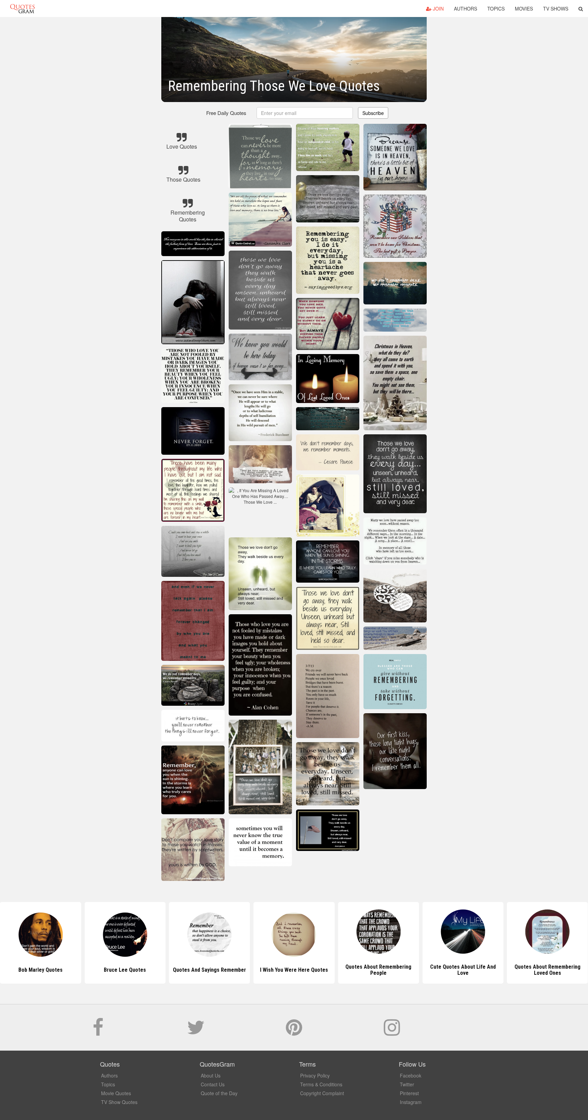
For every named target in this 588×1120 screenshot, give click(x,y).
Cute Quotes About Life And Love (378, 970)
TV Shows (555, 8)
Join (437, 8)
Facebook (410, 1075)
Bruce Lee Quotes (40, 970)
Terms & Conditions (321, 1084)
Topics (496, 8)
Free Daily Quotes (226, 112)
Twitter (407, 1084)
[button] (580, 8)
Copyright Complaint (322, 1093)
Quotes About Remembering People (294, 970)
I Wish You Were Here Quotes (210, 970)
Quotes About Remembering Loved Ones (463, 970)
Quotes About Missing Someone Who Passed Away (547, 970)
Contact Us (213, 1084)
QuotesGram (22, 8)
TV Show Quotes (119, 1102)
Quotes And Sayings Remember (125, 970)
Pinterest (409, 1093)
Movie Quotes (116, 1093)
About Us (210, 1075)
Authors (465, 8)
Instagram (411, 1102)
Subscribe (373, 113)
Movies (524, 8)
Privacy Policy (315, 1075)
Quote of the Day (219, 1093)
